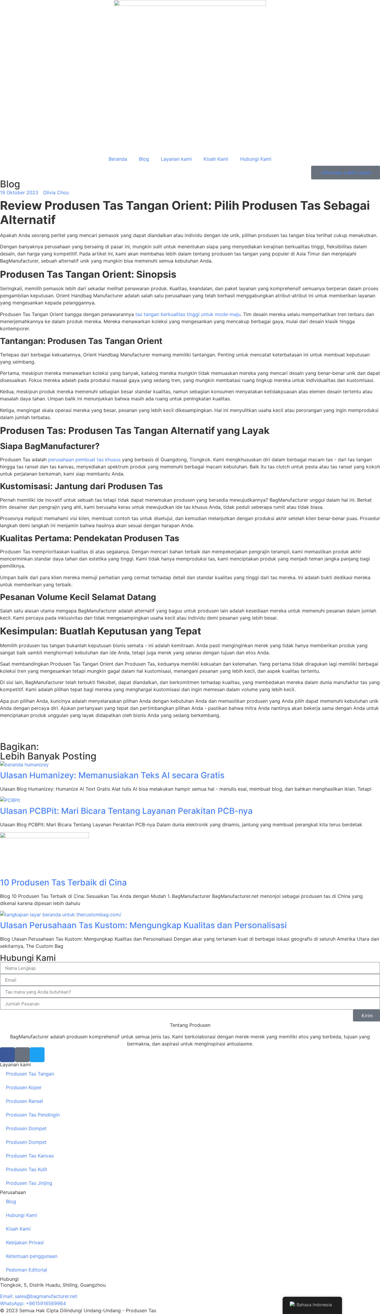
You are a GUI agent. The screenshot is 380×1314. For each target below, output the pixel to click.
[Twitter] (37, 1054)
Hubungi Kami (255, 159)
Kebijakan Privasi (25, 1242)
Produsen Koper (24, 1087)
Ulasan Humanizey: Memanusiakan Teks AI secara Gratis (112, 775)
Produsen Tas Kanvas (30, 1156)
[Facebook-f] (7, 1054)
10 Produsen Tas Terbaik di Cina (63, 882)
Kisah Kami (216, 159)
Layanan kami (176, 159)
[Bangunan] (22, 1054)
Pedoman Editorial (26, 1270)
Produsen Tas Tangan (30, 1074)
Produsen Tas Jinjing (29, 1183)
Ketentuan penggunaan (31, 1256)
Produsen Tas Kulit (26, 1169)
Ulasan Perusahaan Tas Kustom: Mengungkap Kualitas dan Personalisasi (143, 925)
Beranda (118, 159)
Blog (144, 159)
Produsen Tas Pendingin (33, 1115)
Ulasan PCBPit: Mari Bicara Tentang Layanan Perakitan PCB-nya (126, 811)
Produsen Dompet (26, 1128)
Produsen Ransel (24, 1101)
